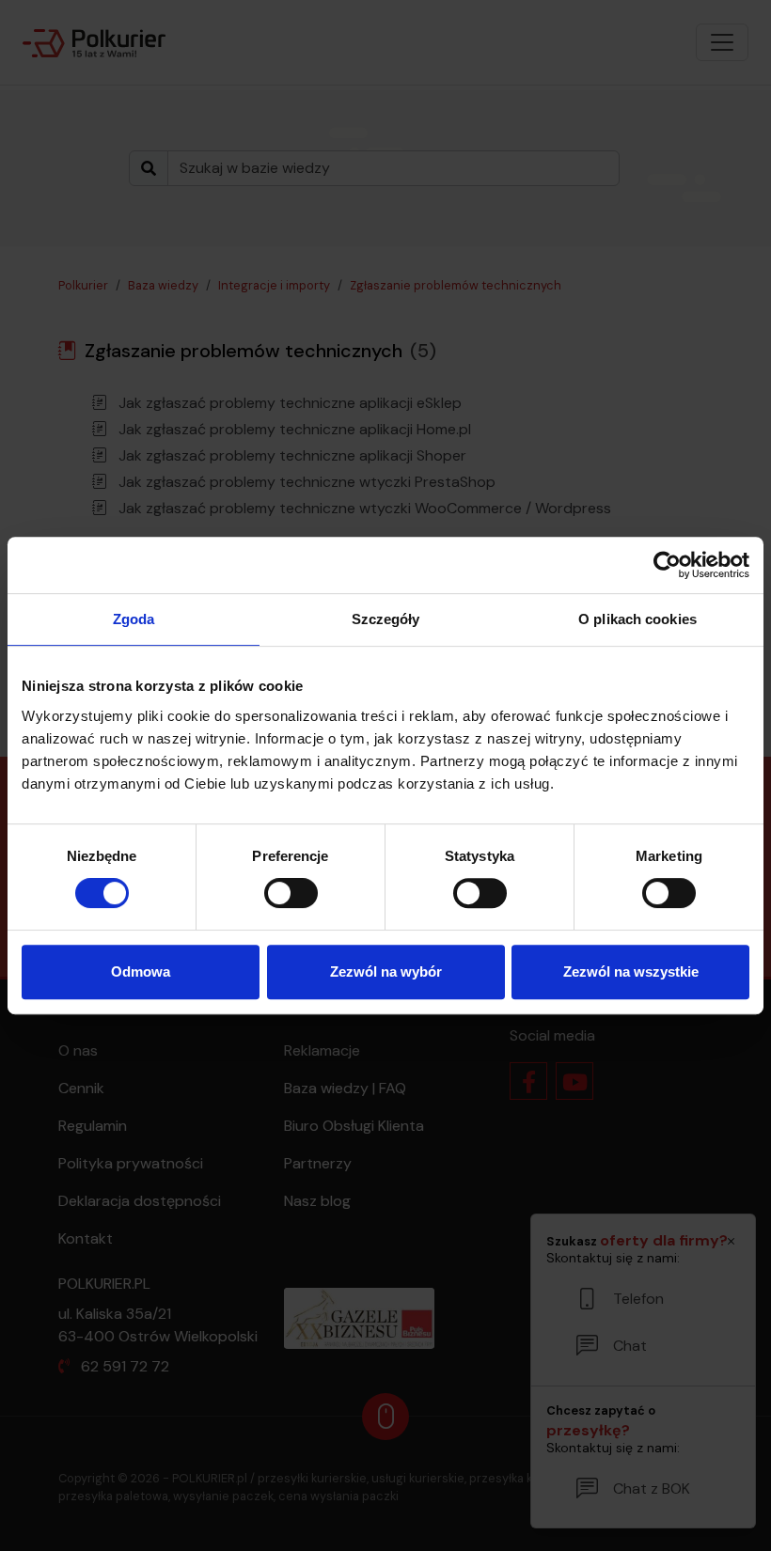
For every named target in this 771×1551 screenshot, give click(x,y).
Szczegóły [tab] (386, 619)
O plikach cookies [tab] (637, 619)
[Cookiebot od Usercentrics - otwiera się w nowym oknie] (667, 565)
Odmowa (140, 971)
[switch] (291, 893)
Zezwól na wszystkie (631, 971)
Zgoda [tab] (134, 619)
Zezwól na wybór (386, 971)
